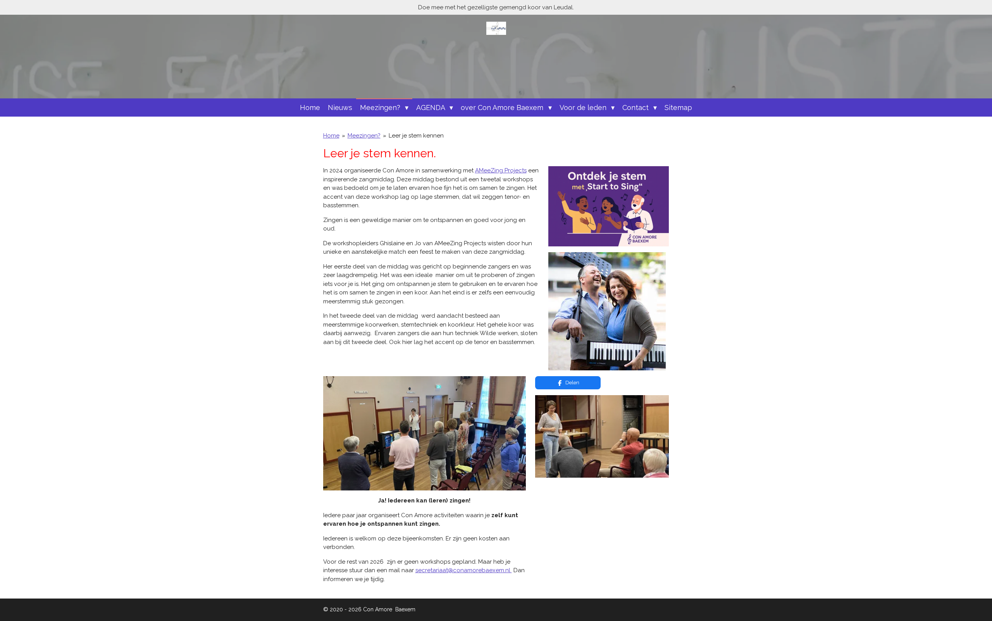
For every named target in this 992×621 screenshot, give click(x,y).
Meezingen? (364, 135)
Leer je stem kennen (416, 135)
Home (331, 135)
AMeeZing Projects (501, 170)
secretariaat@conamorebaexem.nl (463, 570)
